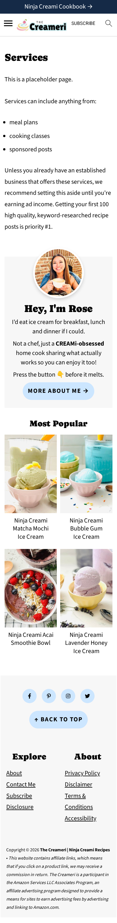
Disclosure (20, 807)
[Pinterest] (49, 696)
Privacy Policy (82, 773)
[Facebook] (29, 696)
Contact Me (20, 784)
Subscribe (19, 795)
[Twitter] (87, 696)
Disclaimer (78, 784)
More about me (54, 390)
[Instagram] (68, 696)
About (14, 773)
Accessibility (80, 818)
